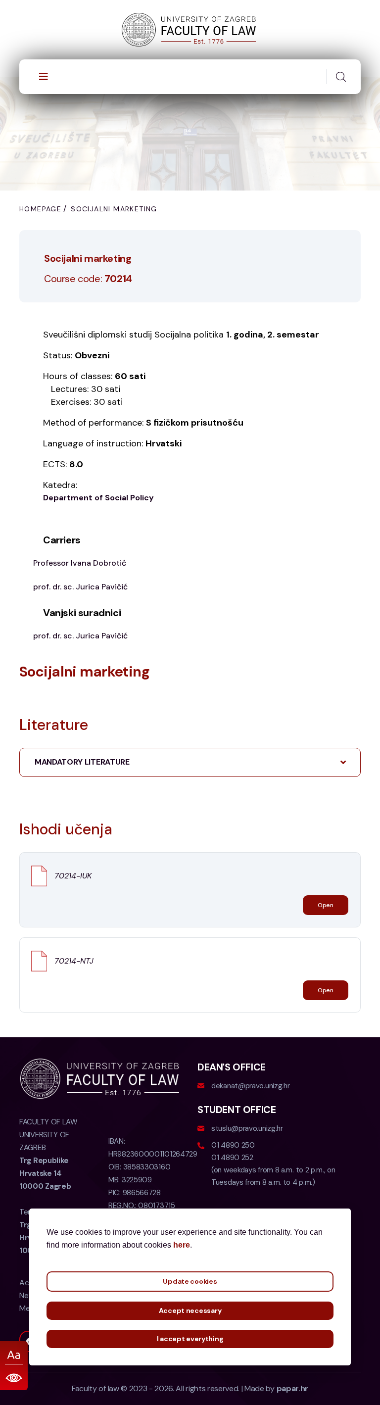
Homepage (40, 208)
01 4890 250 (233, 1145)
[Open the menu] (43, 76)
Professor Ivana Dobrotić (79, 563)
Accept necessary (190, 1310)
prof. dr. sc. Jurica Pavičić (80, 586)
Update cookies (190, 1281)
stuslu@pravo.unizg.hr (247, 1128)
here (181, 1245)
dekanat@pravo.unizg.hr (250, 1086)
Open (325, 905)
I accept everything (190, 1338)
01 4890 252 (232, 1158)
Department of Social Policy (98, 497)
